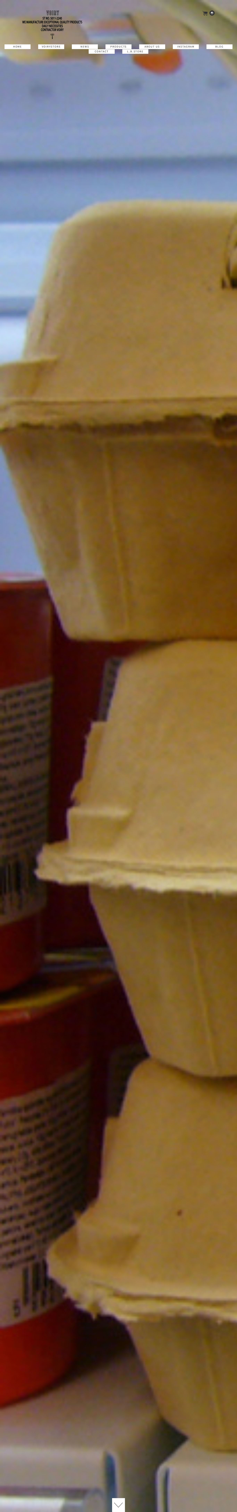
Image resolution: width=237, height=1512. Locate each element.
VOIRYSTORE (51, 46)
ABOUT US (152, 46)
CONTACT (102, 51)
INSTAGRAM (185, 46)
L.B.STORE (135, 51)
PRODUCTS (118, 46)
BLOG (219, 46)
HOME (17, 46)
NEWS (85, 46)
